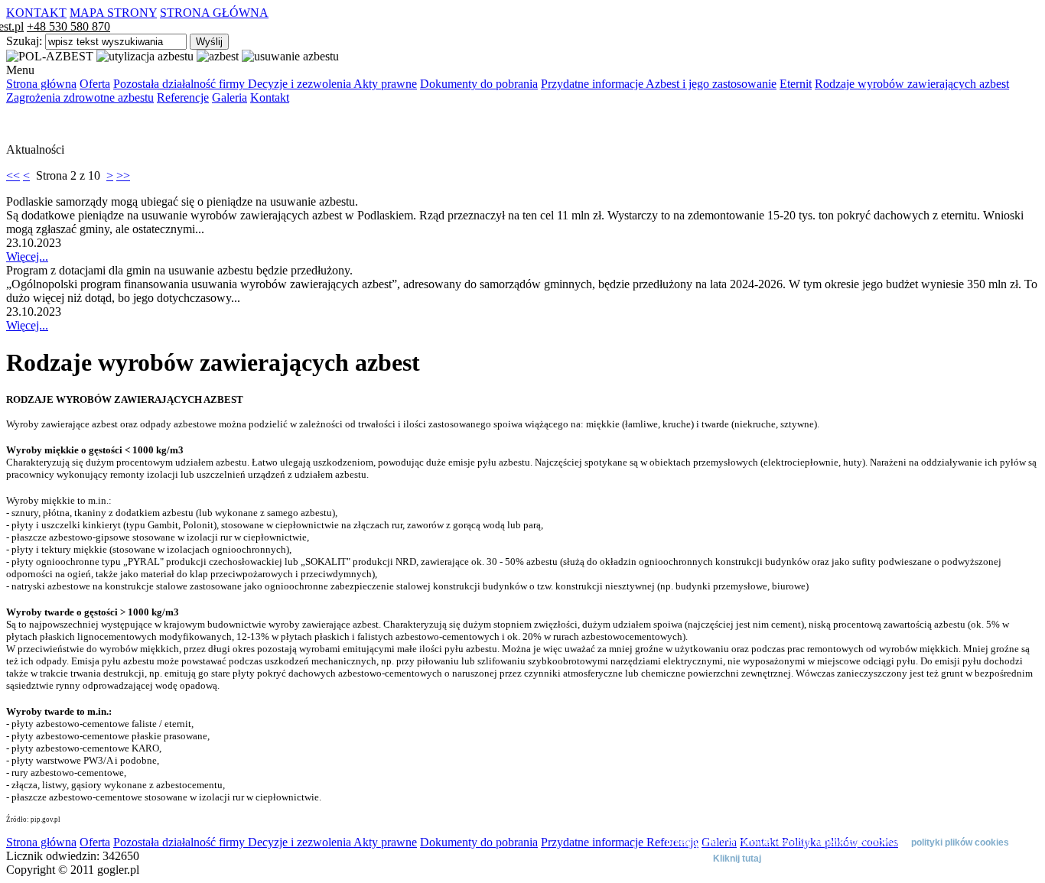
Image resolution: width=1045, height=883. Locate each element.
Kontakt (269, 97)
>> (123, 175)
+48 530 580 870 (68, 26)
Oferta (95, 83)
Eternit (796, 83)
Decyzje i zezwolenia (300, 83)
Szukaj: (25, 40)
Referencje (183, 97)
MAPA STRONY (113, 12)
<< (13, 175)
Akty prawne (385, 83)
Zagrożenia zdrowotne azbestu (80, 97)
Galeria (229, 97)
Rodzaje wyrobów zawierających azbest (912, 83)
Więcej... (27, 256)
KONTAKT (36, 12)
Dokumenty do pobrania (479, 83)
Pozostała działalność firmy (180, 83)
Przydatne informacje (593, 83)
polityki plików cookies (960, 842)
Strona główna (41, 83)
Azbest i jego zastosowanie (711, 83)
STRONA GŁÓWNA (214, 12)
